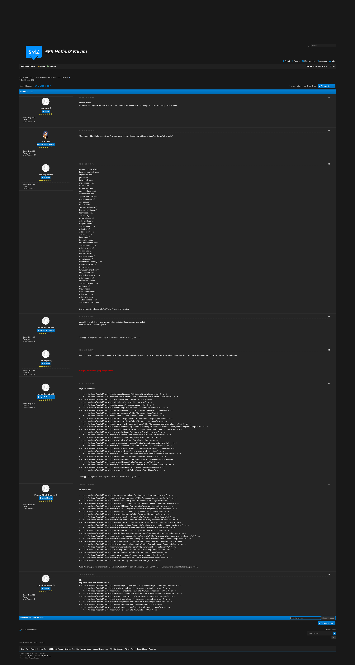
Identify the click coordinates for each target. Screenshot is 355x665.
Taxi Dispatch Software (108, 337)
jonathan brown (44, 585)
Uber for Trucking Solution (129, 337)
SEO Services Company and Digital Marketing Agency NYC (174, 567)
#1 (329, 97)
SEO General (63, 77)
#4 (329, 317)
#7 (329, 484)
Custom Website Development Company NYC (129, 567)
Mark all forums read (100, 649)
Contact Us (41, 649)
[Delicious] (40, 86)
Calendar (323, 61)
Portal (287, 61)
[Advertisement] (177, 20)
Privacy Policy (130, 649)
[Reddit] (43, 86)
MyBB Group (46, 656)
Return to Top (69, 649)
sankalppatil (45, 175)
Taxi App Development (88, 337)
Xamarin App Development (90, 309)
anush (45, 141)
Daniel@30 (45, 361)
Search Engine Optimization (45, 77)
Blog (22, 649)
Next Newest (38, 618)
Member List (309, 61)
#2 (329, 131)
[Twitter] (36, 86)
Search (297, 61)
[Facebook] (34, 86)
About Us (152, 649)
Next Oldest (26, 618)
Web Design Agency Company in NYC (94, 567)
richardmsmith (45, 327)
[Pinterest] (46, 86)
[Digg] (38, 86)
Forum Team (31, 649)
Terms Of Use (142, 649)
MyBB (30, 656)
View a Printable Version (29, 630)
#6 (329, 383)
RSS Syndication (116, 649)
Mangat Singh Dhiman (44, 495)
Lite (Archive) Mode (83, 649)
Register (53, 66)
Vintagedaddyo (34, 658)
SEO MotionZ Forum (26, 77)
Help (333, 61)
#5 (329, 350)
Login (42, 66)
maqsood (44, 108)
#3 (329, 164)
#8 (329, 574)
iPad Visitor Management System (115, 309)
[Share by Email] (48, 86)
